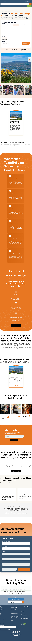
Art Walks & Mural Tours (24, 610)
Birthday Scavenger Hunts (14, 617)
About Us (12, 612)
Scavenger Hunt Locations (14, 613)
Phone (3, 556)
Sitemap (20, 634)
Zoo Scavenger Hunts (24, 615)
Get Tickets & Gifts (13, 609)
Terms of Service (12, 634)
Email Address (2, 625)
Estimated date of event (5, 546)
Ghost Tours (23, 614)
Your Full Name (4, 551)
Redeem (12, 620)
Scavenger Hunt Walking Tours (25, 608)
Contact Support (2, 609)
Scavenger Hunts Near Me (16, 599)
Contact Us (2, 606)
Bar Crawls (22, 611)
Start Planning (15, 471)
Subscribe (14, 439)
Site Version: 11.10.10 (16, 635)
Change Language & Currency (4, 614)
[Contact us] (13, 632)
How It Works (12, 610)
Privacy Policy (17, 634)
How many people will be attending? (6, 541)
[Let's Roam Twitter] (17, 632)
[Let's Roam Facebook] (15, 632)
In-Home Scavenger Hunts (24, 618)
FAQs (0, 613)
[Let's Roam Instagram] (19, 632)
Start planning (15, 325)
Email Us (1, 610)
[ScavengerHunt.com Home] (1, 8)
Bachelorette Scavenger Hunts (15, 616)
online (1, 607)
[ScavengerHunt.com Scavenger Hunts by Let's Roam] (5, 1)
